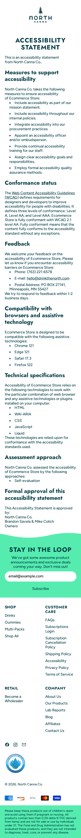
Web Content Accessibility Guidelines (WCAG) (40, 195)
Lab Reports (55, 710)
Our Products (56, 703)
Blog (49, 717)
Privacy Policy (57, 667)
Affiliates (52, 724)
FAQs (49, 620)
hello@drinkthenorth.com (48, 278)
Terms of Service (59, 674)
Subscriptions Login (56, 629)
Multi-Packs (14, 629)
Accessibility (55, 661)
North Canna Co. (30, 784)
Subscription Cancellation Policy (55, 642)
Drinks (10, 615)
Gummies (13, 622)
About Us (53, 696)
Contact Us (54, 730)
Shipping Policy (58, 654)
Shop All (11, 636)
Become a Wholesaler (14, 698)
